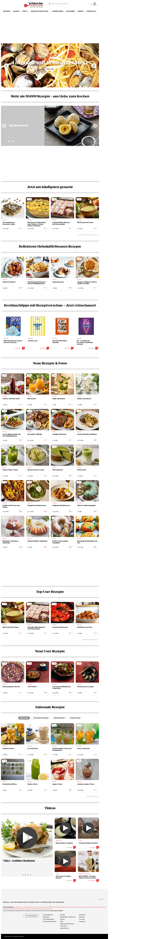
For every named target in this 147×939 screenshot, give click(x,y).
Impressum (63, 926)
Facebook (82, 915)
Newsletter (46, 917)
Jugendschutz (64, 928)
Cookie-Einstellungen (49, 921)
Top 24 (25, 11)
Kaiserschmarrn (16, 909)
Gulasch (44, 909)
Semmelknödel (7, 909)
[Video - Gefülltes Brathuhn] (27, 838)
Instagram (82, 921)
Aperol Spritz (65, 907)
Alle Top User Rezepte (90, 639)
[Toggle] (93, 4)
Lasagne (25, 907)
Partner (62, 919)
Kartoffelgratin (50, 907)
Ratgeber (70, 11)
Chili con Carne (42, 907)
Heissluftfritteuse (39, 11)
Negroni (103, 907)
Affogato (23, 909)
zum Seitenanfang (31, 916)
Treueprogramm (48, 915)
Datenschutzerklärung (67, 924)
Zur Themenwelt (92, 796)
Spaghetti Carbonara (74, 907)
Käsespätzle (97, 907)
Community (91, 11)
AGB (61, 921)
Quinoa (83, 907)
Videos (81, 11)
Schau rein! (50, 69)
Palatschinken (89, 907)
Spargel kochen (33, 907)
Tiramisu (49, 909)
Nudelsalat (58, 907)
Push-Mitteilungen (48, 919)
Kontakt (62, 915)
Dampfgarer (57, 11)
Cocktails (28, 909)
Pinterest (82, 917)
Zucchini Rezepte (36, 909)
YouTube (82, 919)
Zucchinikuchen (18, 907)
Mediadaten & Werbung (67, 917)
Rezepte (7, 11)
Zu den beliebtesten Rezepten (87, 235)
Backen (16, 11)
